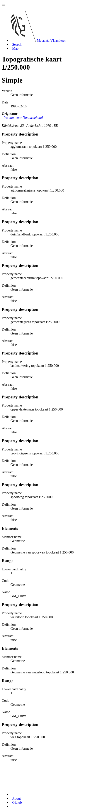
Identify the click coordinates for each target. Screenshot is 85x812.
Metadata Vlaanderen (51, 40)
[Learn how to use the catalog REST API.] (10, 806)
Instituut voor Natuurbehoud (23, 117)
